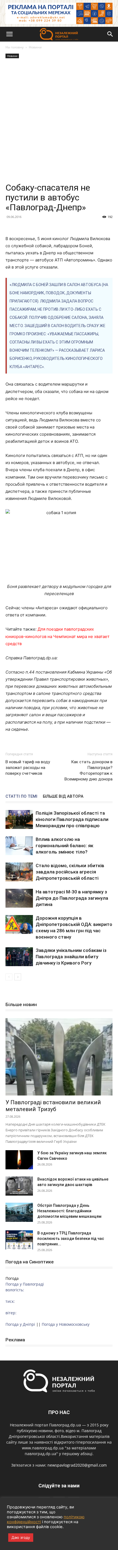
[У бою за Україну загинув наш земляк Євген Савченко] (19, 1159)
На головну (14, 47)
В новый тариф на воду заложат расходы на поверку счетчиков (27, 767)
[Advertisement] (59, 121)
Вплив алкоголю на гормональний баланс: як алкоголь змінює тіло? (64, 846)
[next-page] (17, 977)
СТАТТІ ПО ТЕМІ (21, 796)
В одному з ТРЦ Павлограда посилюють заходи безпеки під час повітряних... (70, 1238)
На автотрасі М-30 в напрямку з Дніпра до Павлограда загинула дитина (72, 898)
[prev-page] (8, 977)
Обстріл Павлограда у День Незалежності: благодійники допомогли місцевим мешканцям (69, 1211)
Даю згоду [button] (21, 1537)
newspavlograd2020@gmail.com (77, 1465)
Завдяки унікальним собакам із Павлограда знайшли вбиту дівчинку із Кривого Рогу (71, 957)
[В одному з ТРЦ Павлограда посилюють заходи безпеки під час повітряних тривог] (19, 1239)
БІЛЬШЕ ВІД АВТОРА (63, 796)
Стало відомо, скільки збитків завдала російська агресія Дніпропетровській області (70, 872)
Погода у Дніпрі (20, 1324)
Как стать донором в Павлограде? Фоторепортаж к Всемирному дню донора (88, 770)
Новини (35, 47)
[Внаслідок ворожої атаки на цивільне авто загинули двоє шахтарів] (19, 1186)
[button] (9, 34)
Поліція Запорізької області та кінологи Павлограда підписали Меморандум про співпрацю (72, 819)
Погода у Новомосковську (65, 1324)
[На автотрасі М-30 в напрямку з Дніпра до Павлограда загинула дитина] (19, 898)
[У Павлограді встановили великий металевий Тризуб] (59, 1057)
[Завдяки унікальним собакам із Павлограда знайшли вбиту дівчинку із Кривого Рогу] (19, 956)
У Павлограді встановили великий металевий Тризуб (53, 1105)
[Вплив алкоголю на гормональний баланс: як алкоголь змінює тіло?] (19, 845)
